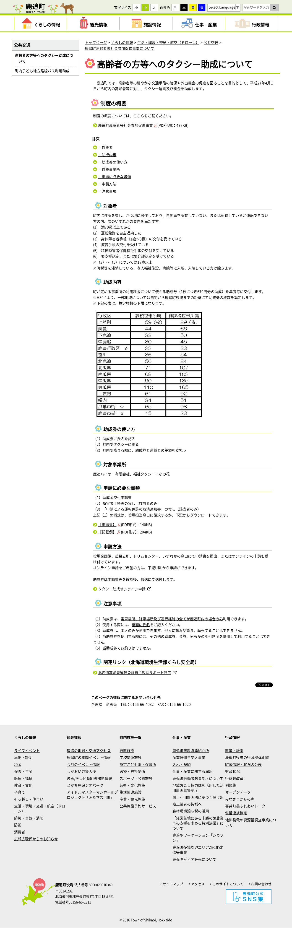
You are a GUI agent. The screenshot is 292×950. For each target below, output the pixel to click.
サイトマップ (173, 883)
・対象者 (105, 147)
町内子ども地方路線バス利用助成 (44, 70)
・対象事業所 (109, 169)
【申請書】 (107, 524)
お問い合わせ (261, 883)
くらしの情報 (122, 42)
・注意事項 (107, 191)
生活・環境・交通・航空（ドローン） (168, 42)
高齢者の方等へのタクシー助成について (45, 58)
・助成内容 (107, 154)
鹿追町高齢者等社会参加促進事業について (119, 48)
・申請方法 (107, 184)
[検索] (274, 7)
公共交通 (211, 42)
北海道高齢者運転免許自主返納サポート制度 (134, 672)
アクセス (198, 883)
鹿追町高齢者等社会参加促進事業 (125, 125)
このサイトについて (227, 883)
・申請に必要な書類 (114, 176)
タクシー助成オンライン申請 (122, 589)
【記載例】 (107, 532)
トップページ (96, 42)
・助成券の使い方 (112, 162)
